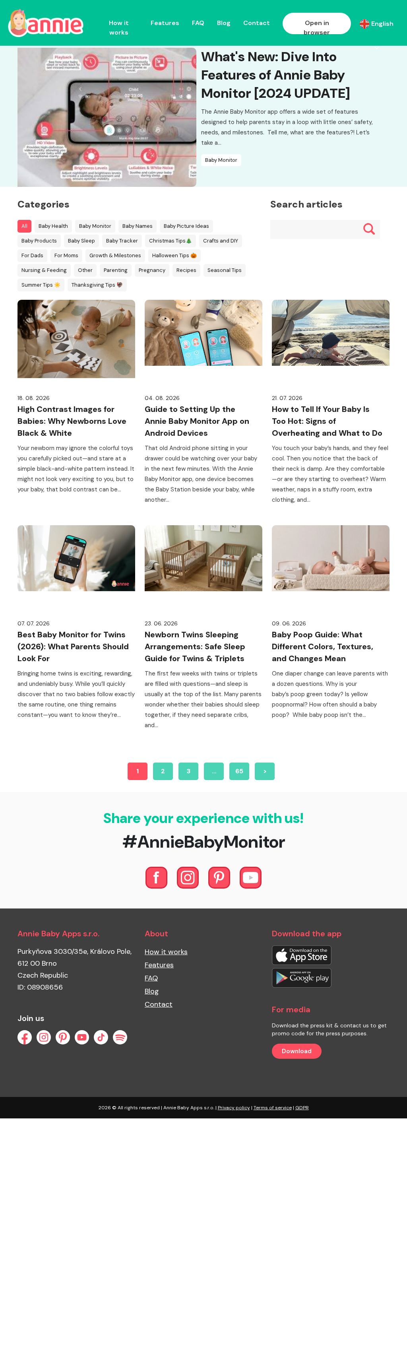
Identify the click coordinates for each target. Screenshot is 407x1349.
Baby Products (39, 240)
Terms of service (273, 1107)
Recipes (186, 270)
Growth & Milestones (115, 255)
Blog (224, 23)
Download (297, 1051)
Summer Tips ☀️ (40, 284)
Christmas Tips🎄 (170, 240)
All (24, 226)
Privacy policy (234, 1107)
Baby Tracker (122, 240)
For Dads (32, 255)
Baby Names (137, 226)
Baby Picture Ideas (186, 226)
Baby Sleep (81, 240)
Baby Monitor (221, 160)
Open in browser (317, 28)
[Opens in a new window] (301, 954)
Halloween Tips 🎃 (174, 255)
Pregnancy (152, 270)
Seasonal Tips (224, 270)
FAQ (198, 23)
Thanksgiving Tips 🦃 (97, 284)
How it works (119, 28)
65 (239, 771)
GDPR (302, 1107)
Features (165, 23)
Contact (256, 23)
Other (85, 270)
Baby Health (53, 226)
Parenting (116, 270)
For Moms (66, 255)
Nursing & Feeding (44, 270)
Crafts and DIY (220, 240)
